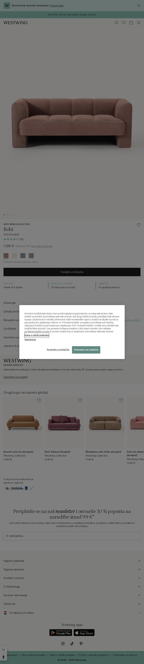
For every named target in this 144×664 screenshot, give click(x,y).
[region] (72, 332)
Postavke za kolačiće (58, 349)
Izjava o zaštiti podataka (37, 335)
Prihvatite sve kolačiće (86, 349)
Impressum (30, 339)
